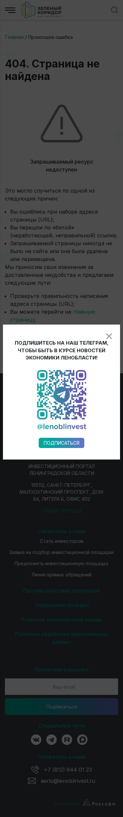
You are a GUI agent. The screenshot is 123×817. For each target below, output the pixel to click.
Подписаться (61, 443)
